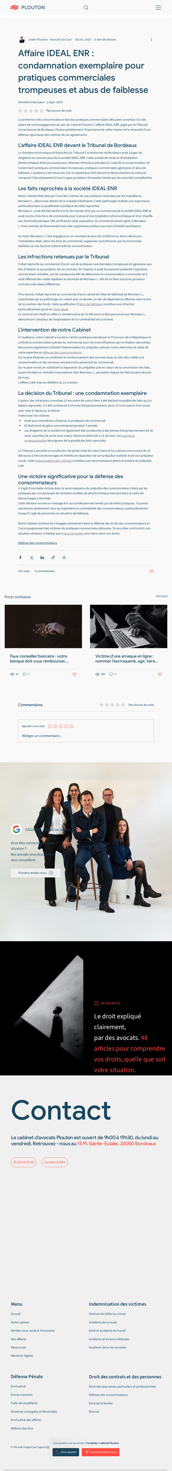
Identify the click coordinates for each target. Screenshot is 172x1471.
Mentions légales (22, 1356)
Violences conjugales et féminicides (34, 1411)
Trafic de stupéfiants (24, 1403)
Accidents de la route (103, 1322)
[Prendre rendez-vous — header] (114, 7)
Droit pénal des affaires (26, 1420)
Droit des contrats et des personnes (125, 1376)
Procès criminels (21, 1395)
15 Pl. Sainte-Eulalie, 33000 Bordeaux (116, 1144)
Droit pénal (18, 1386)
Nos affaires (18, 1339)
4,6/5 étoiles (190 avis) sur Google (47, 829)
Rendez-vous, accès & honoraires (33, 1330)
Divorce (94, 1411)
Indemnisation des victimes (117, 1304)
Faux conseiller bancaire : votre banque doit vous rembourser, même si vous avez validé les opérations (38, 659)
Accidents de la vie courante (107, 1347)
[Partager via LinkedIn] (42, 557)
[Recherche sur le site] (86, 7)
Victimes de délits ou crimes (107, 1314)
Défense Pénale (27, 1376)
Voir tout (162, 596)
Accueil (15, 1314)
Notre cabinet (20, 1322)
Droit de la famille (101, 1403)
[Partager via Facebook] (20, 557)
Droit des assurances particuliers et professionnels (122, 1386)
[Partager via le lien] (53, 557)
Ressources (18, 1347)
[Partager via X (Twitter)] (31, 557)
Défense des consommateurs (37, 543)
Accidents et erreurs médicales (109, 1339)
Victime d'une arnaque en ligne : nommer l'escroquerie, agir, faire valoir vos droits (125, 659)
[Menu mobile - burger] (157, 7)
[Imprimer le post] (64, 557)
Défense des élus (22, 1428)
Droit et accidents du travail (107, 1330)
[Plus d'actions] (151, 39)
